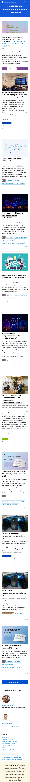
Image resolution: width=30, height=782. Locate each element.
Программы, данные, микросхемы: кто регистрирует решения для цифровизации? (14, 275)
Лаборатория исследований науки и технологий (15, 9)
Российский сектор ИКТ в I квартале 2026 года (12, 646)
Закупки (3, 747)
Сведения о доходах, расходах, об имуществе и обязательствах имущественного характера (13, 756)
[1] (12, 32)
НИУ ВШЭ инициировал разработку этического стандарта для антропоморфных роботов (12, 398)
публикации (17, 180)
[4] (15, 32)
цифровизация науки (21, 365)
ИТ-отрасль (18, 667)
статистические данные (8, 240)
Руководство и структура (7, 739)
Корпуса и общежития (7, 745)
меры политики (20, 243)
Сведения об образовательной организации (12, 759)
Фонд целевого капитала (7, 751)
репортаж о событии (15, 439)
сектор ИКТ (15, 504)
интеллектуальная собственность (10, 301)
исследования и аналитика (8, 183)
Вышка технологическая (13, 126)
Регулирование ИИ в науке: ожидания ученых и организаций (12, 215)
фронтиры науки (21, 183)
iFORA (3, 126)
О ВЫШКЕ (4, 735)
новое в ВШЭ (15, 556)
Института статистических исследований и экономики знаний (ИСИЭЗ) (13, 43)
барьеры (18, 363)
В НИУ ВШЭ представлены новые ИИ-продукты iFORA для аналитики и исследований (14, 94)
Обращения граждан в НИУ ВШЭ (9, 749)
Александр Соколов (7, 723)
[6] (17, 32)
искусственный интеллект (8, 243)
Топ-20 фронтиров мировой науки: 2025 (12, 159)
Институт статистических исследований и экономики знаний (13, 28)
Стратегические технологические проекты (12, 128)
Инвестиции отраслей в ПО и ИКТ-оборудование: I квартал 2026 (13, 473)
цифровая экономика (7, 304)
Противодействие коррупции (9, 754)
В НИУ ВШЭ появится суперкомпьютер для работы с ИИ (14, 535)
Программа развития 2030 (18, 123)
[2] (13, 32)
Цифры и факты (5, 737)
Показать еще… (15, 682)
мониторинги (10, 180)
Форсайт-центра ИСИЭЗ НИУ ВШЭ (10, 726)
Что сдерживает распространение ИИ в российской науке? (11, 335)
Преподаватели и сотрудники (8, 743)
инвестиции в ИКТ (20, 501)
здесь (12, 770)
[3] (14, 32)
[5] (16, 32)
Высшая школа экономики (10, 1)
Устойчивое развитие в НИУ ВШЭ (9, 741)
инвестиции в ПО (6, 504)
